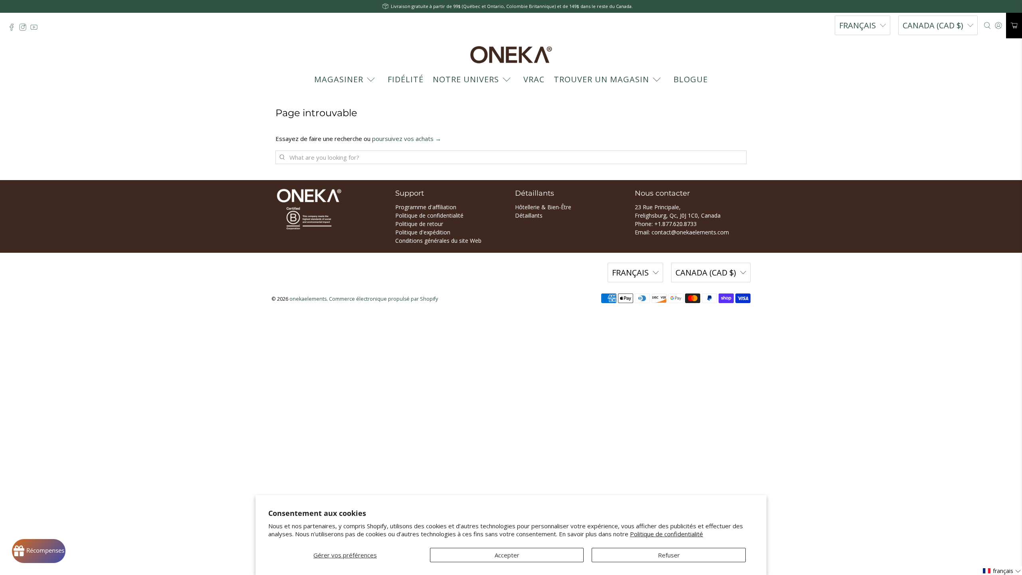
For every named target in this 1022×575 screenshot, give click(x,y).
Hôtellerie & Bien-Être (543, 207)
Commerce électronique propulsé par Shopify (383, 298)
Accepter (507, 555)
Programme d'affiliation (425, 207)
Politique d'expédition (422, 232)
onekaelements (308, 298)
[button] (1002, 571)
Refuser (669, 555)
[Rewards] (38, 551)
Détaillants (529, 215)
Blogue (690, 79)
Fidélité (406, 79)
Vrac (534, 79)
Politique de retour (419, 224)
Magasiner (338, 79)
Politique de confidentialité (666, 534)
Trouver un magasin (601, 79)
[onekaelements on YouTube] (36, 29)
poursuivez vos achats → (406, 139)
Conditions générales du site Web (438, 240)
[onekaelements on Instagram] (24, 29)
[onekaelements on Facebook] (13, 29)
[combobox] (511, 157)
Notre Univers (466, 79)
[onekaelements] (511, 54)
